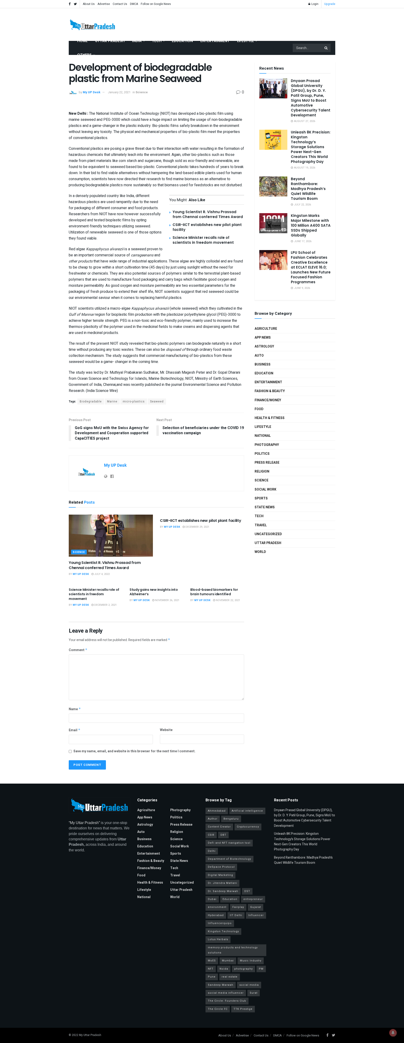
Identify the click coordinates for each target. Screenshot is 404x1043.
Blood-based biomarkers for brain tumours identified (214, 592)
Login (314, 4)
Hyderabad (216, 915)
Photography (267, 444)
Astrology (264, 346)
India (137, 40)
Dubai (212, 899)
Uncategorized (268, 534)
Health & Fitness (270, 418)
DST (247, 891)
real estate (230, 977)
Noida (224, 969)
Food (259, 409)
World (260, 551)
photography (243, 969)
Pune (212, 977)
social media (249, 985)
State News (265, 507)
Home (82, 40)
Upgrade (329, 4)
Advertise (103, 4)
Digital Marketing (220, 875)
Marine (112, 401)
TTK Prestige (243, 1009)
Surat (253, 993)
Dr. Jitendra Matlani (222, 883)
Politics (262, 453)
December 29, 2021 (197, 527)
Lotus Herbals (218, 939)
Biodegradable (91, 401)
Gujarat (255, 907)
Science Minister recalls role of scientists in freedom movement (203, 240)
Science (142, 92)
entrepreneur (253, 899)
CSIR (211, 835)
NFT (210, 969)
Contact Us (120, 4)
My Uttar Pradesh (90, 1035)
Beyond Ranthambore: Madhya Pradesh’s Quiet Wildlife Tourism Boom (308, 188)
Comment (78, 650)
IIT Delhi (236, 915)
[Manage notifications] (393, 1032)
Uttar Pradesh (110, 40)
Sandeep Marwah (220, 985)
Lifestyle (245, 40)
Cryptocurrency (248, 827)
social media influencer (226, 993)
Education (182, 40)
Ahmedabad (217, 811)
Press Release (267, 462)
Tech (157, 40)
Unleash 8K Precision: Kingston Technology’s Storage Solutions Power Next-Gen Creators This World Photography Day (310, 147)
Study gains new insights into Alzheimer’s (154, 592)
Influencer (256, 915)
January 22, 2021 (119, 92)
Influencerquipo (220, 923)
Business (263, 364)
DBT (223, 835)
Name (75, 709)
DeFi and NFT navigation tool (229, 843)
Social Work (265, 489)
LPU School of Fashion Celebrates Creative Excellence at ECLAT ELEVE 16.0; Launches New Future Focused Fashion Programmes (311, 267)
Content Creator (219, 827)
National (263, 435)
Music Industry (250, 961)
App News (263, 337)
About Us (89, 4)
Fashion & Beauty (270, 391)
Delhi (212, 851)
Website (166, 730)
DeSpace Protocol (221, 867)
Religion (262, 471)
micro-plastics (134, 401)
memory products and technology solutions (233, 950)
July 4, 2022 (102, 574)
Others (84, 54)
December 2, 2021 (105, 605)
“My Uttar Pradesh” (84, 823)
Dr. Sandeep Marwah (223, 891)
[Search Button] (326, 48)
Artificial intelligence (247, 811)
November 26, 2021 (166, 600)
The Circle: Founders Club (227, 1001)
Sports (261, 498)
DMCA (134, 4)
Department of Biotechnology (229, 859)
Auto (259, 355)
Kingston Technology (223, 931)
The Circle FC (217, 1009)
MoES (212, 961)
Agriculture (266, 328)
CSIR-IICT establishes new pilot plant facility (200, 520)
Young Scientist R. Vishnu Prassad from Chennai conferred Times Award (208, 214)
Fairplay (238, 907)
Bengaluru (231, 819)
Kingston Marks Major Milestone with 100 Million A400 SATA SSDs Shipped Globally (311, 225)
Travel (261, 525)
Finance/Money (268, 400)
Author (212, 819)
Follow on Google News (156, 4)
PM (261, 969)
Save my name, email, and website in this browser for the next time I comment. (134, 751)
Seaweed (157, 401)
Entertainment (215, 40)
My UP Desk (91, 92)
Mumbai (228, 961)
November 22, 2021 (227, 600)
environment (217, 907)
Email (74, 730)
